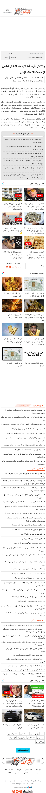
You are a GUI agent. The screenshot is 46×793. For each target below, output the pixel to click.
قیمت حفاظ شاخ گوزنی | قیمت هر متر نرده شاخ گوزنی (24, 665)
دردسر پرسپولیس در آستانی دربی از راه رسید (28, 543)
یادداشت (35, 773)
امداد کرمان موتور (13, 734)
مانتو (42, 734)
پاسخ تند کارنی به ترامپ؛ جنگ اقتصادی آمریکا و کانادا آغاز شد (22, 501)
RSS (9, 773)
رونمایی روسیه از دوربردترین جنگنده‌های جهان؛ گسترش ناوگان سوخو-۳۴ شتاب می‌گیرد (23, 489)
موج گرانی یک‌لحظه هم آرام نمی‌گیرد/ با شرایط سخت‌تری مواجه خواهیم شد (23, 463)
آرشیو (17, 773)
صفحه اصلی (39, 53)
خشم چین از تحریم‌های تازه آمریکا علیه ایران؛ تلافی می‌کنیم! (23, 445)
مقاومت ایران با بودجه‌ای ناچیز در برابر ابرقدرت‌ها (26, 569)
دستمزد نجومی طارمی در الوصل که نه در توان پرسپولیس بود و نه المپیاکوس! (23, 584)
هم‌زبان (19, 769)
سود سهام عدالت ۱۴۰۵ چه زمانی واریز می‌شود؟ (27, 428)
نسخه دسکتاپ (23, 750)
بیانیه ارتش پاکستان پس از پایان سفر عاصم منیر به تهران (23, 433)
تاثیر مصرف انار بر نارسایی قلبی (32, 538)
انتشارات (25, 773)
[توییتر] (17, 791)
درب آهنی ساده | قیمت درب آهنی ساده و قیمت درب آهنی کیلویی (25, 660)
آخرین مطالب (36, 469)
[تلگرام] (13, 791)
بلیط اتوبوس (40, 742)
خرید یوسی (40, 738)
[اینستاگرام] (20, 791)
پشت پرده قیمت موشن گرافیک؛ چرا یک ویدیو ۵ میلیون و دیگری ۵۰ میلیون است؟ (23, 643)
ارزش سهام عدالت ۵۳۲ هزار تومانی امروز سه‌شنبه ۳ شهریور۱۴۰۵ (21, 424)
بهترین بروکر (21, 738)
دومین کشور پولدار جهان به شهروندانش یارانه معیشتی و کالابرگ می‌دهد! (23, 169)
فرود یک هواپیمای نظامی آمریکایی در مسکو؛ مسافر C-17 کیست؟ (25, 614)
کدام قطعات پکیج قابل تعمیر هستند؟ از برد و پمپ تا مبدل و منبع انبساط (24, 674)
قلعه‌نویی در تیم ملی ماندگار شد (31, 534)
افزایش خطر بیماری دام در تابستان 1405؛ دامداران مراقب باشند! (25, 649)
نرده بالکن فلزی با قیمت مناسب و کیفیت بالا (27, 655)
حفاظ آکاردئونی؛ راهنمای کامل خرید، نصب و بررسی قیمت (23, 669)
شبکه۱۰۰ (38, 769)
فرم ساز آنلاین (24, 734)
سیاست (32, 53)
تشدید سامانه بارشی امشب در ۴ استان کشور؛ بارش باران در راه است (23, 556)
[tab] (38, 405)
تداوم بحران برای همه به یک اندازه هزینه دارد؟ (27, 596)
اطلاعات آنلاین (23, 11)
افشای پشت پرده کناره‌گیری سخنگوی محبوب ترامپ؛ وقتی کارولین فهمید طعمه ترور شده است (23, 176)
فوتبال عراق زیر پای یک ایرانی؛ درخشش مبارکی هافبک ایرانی (22, 625)
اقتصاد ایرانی (31, 738)
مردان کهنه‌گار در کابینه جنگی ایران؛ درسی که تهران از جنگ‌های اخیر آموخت (25, 155)
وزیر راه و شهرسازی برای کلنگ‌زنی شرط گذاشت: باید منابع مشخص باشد (25, 508)
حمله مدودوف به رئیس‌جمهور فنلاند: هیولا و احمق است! (23, 513)
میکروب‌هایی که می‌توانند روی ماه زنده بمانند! (27, 525)
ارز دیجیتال (12, 738)
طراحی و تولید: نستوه (20, 787)
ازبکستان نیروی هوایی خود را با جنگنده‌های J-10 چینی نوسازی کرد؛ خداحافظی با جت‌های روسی (24, 482)
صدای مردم (9, 769)
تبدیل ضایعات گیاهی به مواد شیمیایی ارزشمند (27, 573)
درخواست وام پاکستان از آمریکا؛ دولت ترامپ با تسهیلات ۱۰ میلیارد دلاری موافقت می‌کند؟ (25, 519)
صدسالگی (28, 769)
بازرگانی (38, 620)
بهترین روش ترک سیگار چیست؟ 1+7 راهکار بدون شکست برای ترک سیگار (24, 637)
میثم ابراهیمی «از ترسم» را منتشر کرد (30, 601)
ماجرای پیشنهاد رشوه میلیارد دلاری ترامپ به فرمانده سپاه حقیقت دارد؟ (25, 439)
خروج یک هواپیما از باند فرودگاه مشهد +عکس (27, 529)
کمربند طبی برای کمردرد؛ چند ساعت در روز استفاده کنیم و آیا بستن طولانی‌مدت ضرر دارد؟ (24, 630)
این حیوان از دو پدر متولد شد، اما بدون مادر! (27, 449)
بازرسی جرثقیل (34, 734)
